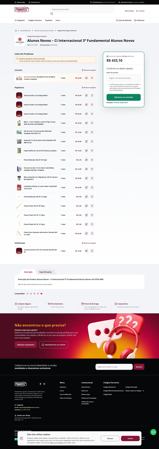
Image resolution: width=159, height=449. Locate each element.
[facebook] (40, 384)
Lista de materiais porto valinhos (44, 31)
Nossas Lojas (86, 394)
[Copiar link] (27, 293)
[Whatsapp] (31, 293)
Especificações (45, 272)
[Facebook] (38, 293)
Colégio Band (107, 394)
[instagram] (44, 384)
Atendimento (35, 2)
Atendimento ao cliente (55, 345)
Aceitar (130, 438)
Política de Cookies (56, 443)
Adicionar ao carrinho (123, 97)
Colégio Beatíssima (109, 387)
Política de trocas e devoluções (88, 403)
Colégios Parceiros (35, 20)
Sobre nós (85, 391)
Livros (58, 20)
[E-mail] (41, 293)
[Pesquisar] (51, 13)
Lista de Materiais (125, 20)
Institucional (87, 382)
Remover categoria (90, 70)
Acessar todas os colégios (133, 391)
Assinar (139, 367)
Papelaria (48, 20)
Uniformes (140, 20)
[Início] (16, 30)
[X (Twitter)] (34, 293)
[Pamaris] (20, 384)
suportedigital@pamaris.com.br (29, 407)
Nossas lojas (21, 2)
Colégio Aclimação (131, 387)
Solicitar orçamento (25, 345)
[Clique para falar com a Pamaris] (153, 432)
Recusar (110, 438)
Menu (62, 382)
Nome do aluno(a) (112, 73)
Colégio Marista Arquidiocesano (113, 391)
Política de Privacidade (89, 398)
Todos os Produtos (65, 398)
